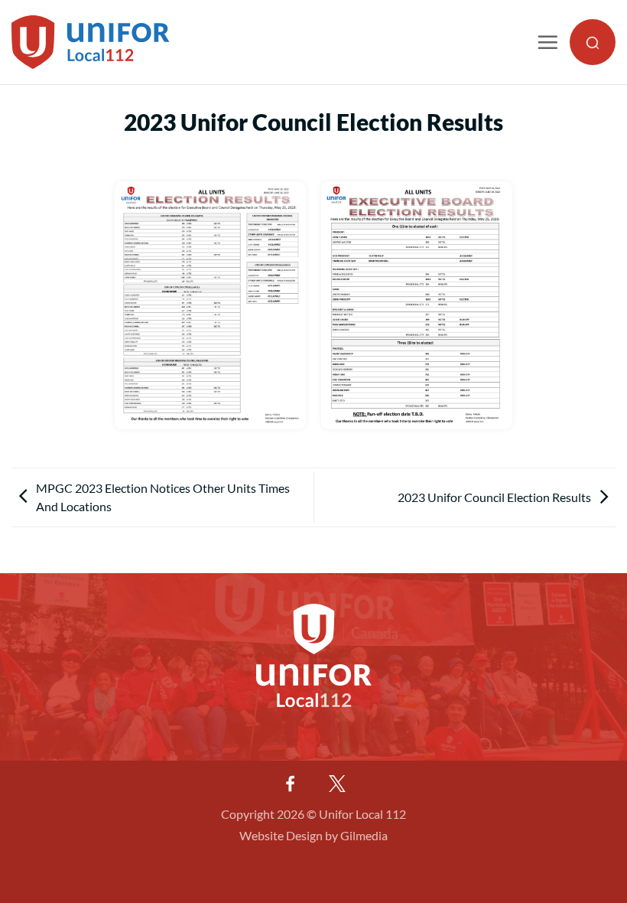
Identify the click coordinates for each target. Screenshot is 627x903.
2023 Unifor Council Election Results (494, 497)
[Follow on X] (337, 783)
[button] (547, 42)
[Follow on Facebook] (289, 783)
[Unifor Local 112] (90, 42)
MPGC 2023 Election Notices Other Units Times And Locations (163, 497)
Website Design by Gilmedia (313, 835)
